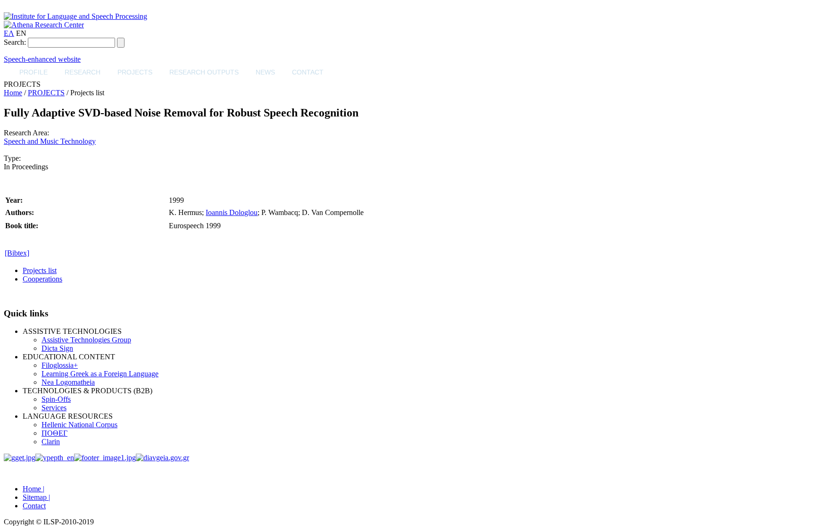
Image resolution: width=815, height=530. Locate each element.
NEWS (265, 72)
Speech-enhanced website (42, 59)
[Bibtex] (17, 253)
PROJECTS (134, 72)
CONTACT (308, 72)
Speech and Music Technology (50, 141)
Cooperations (42, 279)
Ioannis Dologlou (232, 212)
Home (13, 93)
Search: (15, 42)
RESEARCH (82, 72)
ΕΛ (9, 33)
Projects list (40, 270)
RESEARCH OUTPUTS (204, 72)
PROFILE (33, 72)
